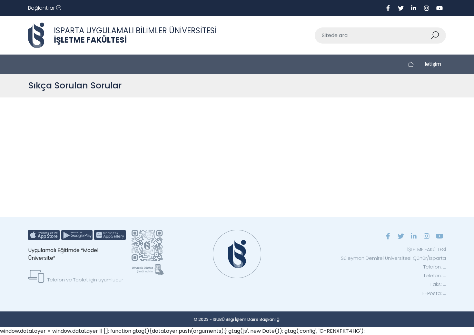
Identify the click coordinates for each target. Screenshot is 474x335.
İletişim (432, 64)
